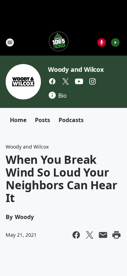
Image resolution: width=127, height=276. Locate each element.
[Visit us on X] (65, 81)
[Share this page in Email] (103, 235)
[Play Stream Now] (115, 42)
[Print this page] (116, 235)
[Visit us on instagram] (92, 81)
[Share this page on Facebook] (76, 235)
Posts (42, 120)
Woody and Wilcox (76, 69)
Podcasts (71, 120)
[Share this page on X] (90, 235)
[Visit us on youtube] (79, 81)
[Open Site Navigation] (10, 42)
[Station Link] (58, 42)
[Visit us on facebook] (52, 81)
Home (18, 120)
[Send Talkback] (101, 42)
